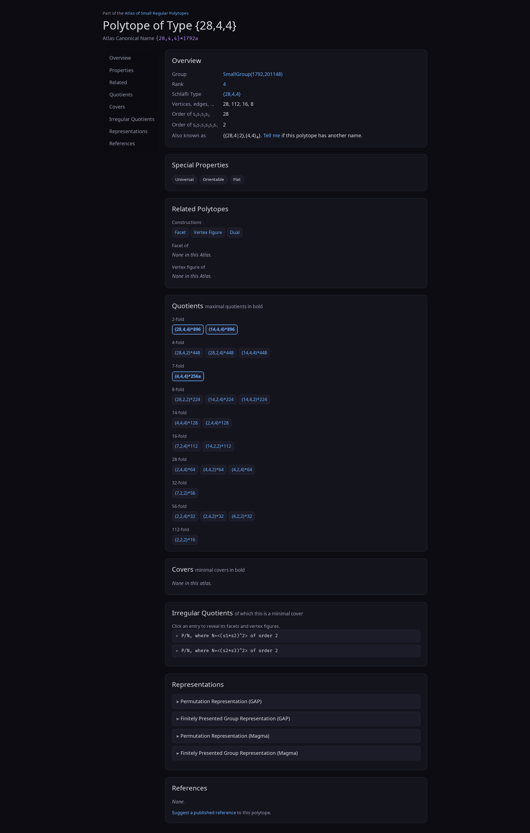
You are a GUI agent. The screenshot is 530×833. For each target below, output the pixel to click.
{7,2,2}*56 (185, 493)
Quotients (121, 94)
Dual (235, 232)
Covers (117, 106)
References (122, 143)
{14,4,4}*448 (254, 353)
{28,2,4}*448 (221, 353)
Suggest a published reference (204, 813)
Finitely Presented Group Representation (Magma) (239, 753)
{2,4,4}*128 (217, 423)
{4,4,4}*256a (188, 376)
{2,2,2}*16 (185, 540)
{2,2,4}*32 (185, 516)
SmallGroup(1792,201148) (252, 74)
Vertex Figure (208, 232)
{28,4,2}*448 (187, 353)
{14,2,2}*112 (218, 446)
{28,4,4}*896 (188, 329)
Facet (180, 232)
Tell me (271, 135)
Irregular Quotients (132, 118)
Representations (128, 131)
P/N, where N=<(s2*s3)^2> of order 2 (229, 650)
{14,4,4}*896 (222, 329)
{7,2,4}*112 (186, 446)
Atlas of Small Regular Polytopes (157, 13)
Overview (120, 57)
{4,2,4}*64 (242, 469)
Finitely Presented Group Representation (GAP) (235, 718)
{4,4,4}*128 (186, 423)
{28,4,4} (232, 94)
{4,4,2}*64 (213, 469)
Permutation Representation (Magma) (225, 735)
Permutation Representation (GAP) (221, 701)
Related (118, 82)
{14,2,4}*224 (221, 399)
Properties (121, 70)
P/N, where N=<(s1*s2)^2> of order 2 (229, 636)
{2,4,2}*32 (213, 516)
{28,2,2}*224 (187, 399)
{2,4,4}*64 (185, 469)
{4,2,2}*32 (242, 516)
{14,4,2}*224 (254, 399)
